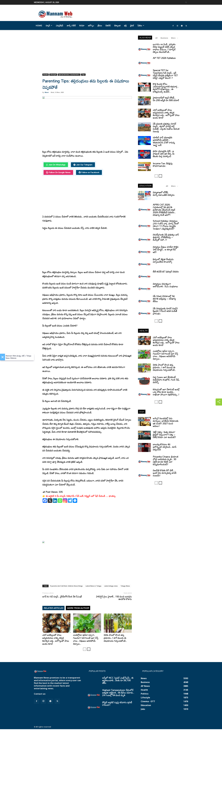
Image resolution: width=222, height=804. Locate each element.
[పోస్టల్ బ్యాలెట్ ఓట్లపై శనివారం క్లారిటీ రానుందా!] (93, 705)
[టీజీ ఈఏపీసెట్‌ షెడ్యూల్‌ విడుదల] (144, 274)
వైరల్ (132, 25)
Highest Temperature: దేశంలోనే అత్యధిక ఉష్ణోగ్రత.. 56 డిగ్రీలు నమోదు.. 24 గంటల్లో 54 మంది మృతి (118, 692)
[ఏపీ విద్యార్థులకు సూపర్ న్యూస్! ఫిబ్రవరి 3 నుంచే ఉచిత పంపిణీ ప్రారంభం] (144, 311)
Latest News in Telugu (93, 586)
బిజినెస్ (108, 25)
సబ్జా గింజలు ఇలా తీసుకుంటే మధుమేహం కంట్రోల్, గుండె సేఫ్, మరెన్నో (166, 379)
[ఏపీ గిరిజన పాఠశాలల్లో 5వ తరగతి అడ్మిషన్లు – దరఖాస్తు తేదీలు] (144, 299)
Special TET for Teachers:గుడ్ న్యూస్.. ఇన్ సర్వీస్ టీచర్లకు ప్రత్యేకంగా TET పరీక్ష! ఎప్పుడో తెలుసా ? (165, 74)
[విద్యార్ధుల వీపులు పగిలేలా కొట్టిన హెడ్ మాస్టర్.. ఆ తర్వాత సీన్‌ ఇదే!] (144, 250)
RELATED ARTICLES (53, 608)
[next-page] (88, 649)
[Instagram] (177, 25)
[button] (186, 2)
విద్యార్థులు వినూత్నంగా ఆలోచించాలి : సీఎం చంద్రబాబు (165, 285)
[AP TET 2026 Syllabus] (144, 61)
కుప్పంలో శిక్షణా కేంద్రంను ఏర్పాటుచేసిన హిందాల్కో (163, 260)
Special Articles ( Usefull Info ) (69, 74)
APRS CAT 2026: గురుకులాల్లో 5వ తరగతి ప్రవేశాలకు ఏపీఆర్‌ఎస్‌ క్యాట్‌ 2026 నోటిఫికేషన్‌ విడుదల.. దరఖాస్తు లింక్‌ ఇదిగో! (164, 209)
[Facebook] (173, 25)
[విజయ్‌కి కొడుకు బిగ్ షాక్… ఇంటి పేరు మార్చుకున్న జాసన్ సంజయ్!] (144, 473)
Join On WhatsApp (57, 165)
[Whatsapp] (60, 500)
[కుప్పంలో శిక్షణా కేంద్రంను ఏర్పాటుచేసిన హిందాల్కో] (144, 262)
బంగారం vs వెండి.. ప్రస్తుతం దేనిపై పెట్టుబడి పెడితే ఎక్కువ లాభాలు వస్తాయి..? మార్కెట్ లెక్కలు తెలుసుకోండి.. (164, 48)
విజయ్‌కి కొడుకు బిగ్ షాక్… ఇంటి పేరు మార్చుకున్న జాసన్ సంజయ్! (164, 473)
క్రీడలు (100, 25)
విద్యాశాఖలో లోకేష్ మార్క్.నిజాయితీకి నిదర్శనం (164, 193)
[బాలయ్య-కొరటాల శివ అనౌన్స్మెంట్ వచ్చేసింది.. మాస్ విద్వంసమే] (144, 447)
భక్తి (125, 25)
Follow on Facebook (90, 172)
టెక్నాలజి (117, 25)
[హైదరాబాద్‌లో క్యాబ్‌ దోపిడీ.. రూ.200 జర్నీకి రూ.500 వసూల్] (144, 100)
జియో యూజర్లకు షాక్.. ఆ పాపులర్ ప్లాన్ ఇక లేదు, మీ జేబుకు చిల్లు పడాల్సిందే (163, 153)
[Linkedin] (55, 500)
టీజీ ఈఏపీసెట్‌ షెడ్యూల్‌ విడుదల (166, 271)
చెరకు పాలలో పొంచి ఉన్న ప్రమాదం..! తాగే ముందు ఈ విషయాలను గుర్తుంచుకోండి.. (115, 638)
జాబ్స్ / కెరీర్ (71, 25)
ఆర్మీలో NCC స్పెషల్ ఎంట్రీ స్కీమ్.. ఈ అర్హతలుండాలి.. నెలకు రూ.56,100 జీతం (117, 680)
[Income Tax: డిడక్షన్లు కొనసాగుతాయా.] (144, 166)
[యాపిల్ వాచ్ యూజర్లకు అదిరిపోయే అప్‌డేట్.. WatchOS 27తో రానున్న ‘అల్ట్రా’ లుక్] (144, 140)
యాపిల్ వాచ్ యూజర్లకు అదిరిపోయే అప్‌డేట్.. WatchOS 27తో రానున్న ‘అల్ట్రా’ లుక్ (164, 141)
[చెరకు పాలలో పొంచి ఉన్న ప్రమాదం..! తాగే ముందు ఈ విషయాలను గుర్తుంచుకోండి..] (118, 623)
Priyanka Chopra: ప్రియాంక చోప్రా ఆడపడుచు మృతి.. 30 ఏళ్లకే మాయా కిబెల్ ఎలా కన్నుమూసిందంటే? (165, 460)
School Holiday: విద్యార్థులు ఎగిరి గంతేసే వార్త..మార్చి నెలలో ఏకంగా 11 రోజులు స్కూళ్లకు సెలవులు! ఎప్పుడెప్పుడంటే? (166, 225)
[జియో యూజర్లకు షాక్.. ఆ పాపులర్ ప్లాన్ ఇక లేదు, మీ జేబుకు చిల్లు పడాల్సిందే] (144, 154)
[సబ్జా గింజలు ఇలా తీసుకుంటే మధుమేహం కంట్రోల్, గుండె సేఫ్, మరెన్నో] (144, 380)
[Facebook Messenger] (75, 500)
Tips (83, 74)
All (156, 38)
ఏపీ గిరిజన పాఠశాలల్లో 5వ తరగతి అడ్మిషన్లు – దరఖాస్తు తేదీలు (164, 298)
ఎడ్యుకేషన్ (59, 25)
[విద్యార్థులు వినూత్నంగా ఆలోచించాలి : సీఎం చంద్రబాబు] (144, 286)
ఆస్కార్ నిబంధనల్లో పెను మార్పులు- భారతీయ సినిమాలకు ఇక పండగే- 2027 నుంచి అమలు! (165, 422)
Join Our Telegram (84, 165)
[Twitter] (186, 25)
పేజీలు (140, 25)
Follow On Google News (60, 172)
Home (39, 25)
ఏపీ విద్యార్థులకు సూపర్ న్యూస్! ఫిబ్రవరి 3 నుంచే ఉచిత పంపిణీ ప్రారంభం (165, 311)
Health (45, 74)
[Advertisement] (87, 55)
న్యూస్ (48, 25)
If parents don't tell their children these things (66, 586)
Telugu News (125, 586)
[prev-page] (84, 649)
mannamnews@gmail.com (60, 693)
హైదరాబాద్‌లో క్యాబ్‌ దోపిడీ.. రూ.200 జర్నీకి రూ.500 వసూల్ (166, 98)
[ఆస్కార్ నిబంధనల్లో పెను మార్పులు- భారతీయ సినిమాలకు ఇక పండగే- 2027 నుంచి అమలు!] (144, 421)
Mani (47, 92)
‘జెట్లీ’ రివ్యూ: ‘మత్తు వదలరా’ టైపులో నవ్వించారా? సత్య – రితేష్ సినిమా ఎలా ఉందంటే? (164, 434)
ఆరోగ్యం (91, 25)
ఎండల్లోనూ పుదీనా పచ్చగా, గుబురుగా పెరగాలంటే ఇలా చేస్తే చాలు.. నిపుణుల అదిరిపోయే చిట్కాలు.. (85, 639)
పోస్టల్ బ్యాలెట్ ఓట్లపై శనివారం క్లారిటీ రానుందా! (117, 703)
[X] (50, 500)
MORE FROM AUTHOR (78, 608)
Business (164, 38)
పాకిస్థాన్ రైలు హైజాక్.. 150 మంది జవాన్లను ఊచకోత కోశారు (114, 597)
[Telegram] (182, 25)
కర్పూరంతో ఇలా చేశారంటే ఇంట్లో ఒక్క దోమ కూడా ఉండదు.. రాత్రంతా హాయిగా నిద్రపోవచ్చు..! (166, 392)
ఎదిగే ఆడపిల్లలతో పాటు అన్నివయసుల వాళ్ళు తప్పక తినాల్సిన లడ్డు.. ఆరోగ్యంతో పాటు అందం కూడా (55, 639)
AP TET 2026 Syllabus (164, 58)
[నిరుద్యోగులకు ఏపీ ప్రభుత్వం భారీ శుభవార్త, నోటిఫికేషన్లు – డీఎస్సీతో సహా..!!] (144, 237)
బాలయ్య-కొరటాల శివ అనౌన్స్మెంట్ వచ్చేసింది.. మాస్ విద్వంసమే (164, 447)
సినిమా (81, 25)
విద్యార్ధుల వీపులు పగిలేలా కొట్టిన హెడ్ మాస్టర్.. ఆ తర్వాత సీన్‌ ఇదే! (165, 249)
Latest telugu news (111, 586)
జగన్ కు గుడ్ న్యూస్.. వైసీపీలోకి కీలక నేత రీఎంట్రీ (62, 596)
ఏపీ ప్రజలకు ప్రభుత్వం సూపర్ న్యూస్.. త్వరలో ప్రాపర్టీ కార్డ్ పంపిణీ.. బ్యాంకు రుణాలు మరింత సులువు (166, 127)
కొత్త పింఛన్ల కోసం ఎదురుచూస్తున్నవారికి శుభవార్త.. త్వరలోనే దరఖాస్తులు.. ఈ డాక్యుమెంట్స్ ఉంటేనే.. (166, 88)
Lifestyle (53, 74)
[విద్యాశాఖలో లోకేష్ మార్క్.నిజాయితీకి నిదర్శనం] (144, 195)
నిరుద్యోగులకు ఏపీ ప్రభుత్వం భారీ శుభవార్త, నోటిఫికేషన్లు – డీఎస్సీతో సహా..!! (166, 237)
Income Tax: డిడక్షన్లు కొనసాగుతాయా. (163, 164)
